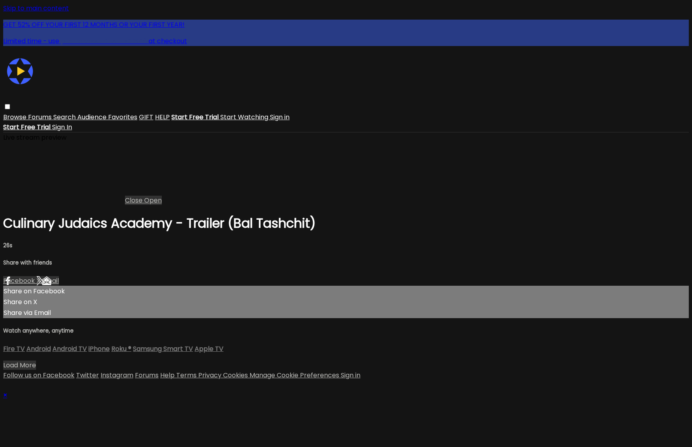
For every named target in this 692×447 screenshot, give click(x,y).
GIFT (146, 117)
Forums (40, 117)
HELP (162, 117)
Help (168, 375)
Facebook (19, 280)
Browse (15, 117)
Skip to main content (36, 8)
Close (134, 200)
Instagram (117, 375)
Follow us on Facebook (38, 375)
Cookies (236, 375)
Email (50, 280)
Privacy (210, 375)
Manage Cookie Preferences (295, 375)
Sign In (62, 127)
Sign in (280, 117)
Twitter (87, 375)
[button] (7, 106)
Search (65, 117)
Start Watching (245, 117)
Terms (187, 375)
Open (153, 200)
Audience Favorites (107, 117)
